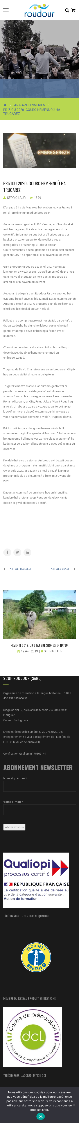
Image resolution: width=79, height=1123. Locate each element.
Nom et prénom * (15, 778)
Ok (41, 1116)
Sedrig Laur (16, 197)
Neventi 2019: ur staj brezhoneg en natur (39, 645)
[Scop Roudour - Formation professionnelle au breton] (39, 10)
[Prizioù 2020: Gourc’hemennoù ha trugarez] (39, 150)
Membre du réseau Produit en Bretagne (29, 998)
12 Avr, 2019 (29, 651)
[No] (73, 1105)
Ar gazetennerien (29, 105)
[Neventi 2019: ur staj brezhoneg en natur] (39, 614)
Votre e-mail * (13, 801)
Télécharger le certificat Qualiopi (26, 916)
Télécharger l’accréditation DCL (25, 1075)
